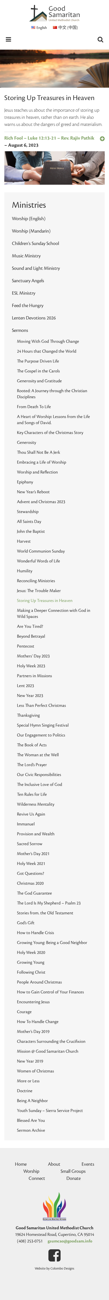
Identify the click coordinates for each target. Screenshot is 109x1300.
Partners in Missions (34, 676)
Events (88, 1164)
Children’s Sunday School (35, 243)
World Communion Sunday (41, 551)
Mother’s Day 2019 (33, 1031)
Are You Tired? (30, 626)
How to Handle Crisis (35, 933)
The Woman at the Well (38, 755)
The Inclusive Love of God (39, 784)
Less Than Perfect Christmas (41, 705)
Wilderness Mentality (35, 804)
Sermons (20, 330)
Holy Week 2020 (31, 952)
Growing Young (30, 962)
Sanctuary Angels (28, 281)
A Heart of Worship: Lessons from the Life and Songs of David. (53, 420)
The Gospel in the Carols (38, 371)
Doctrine (24, 1091)
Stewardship (28, 512)
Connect (37, 1178)
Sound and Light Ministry (36, 268)
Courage (24, 1012)
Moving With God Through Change (48, 341)
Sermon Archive (31, 1130)
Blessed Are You (31, 1120)
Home (21, 1164)
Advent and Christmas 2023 (41, 502)
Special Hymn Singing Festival (43, 725)
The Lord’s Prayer (32, 765)
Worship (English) (28, 219)
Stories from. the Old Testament (45, 913)
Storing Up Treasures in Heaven (44, 601)
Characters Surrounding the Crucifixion (51, 1041)
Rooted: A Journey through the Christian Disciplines (52, 394)
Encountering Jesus (33, 1002)
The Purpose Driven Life (38, 361)
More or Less (28, 1081)
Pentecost (25, 646)
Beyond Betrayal (31, 636)
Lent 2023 (25, 686)
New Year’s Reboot (33, 492)
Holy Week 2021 (31, 863)
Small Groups (73, 1171)
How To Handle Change (38, 1022)
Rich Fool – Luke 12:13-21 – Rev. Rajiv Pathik (49, 138)
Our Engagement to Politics (41, 735)
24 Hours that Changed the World (46, 351)
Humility (24, 571)
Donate (73, 1178)
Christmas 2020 (30, 883)
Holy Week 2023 (31, 666)
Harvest (24, 541)
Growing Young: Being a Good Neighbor (52, 943)
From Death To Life (34, 407)
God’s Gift (25, 923)
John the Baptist (31, 531)
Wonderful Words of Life (38, 561)
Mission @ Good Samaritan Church (47, 1051)
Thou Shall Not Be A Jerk (38, 452)
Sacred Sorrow (29, 844)
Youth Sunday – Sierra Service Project (50, 1111)
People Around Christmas (39, 982)
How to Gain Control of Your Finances (50, 992)
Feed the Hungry (27, 306)
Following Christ (31, 972)
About (54, 1164)
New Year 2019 (30, 1061)
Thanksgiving (28, 715)
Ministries (29, 205)
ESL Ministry (23, 293)
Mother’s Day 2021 (33, 854)
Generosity (26, 442)
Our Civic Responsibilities (39, 775)
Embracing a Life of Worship (41, 462)
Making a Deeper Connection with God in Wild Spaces (53, 613)
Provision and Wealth (36, 834)
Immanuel (26, 824)
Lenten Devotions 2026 (34, 318)
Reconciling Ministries (36, 581)
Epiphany (25, 482)
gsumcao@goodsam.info (70, 1241)
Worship (31, 1171)
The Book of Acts (32, 745)
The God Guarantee (34, 893)
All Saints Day (29, 521)
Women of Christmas (35, 1071)
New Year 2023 (30, 696)
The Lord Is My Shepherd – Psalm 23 (49, 903)
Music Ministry (26, 256)
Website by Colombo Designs (54, 1269)
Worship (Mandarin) (31, 231)
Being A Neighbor (32, 1101)
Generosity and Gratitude (39, 381)
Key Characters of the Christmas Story (50, 433)
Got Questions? (30, 873)
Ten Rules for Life (32, 794)
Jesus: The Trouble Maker (39, 591)
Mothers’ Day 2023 (33, 656)
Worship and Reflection (37, 472)
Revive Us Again (31, 814)
